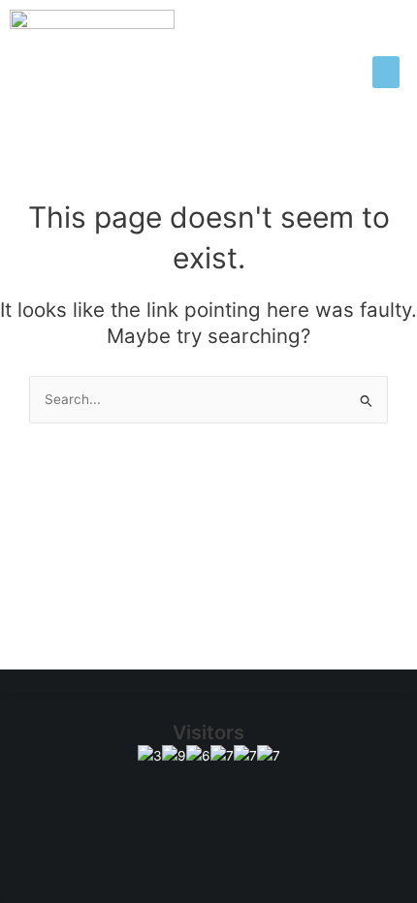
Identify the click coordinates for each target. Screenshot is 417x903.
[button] (386, 72)
